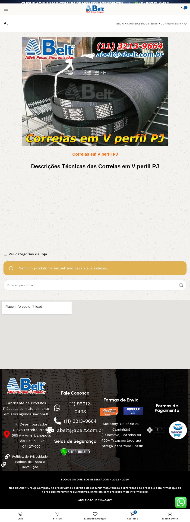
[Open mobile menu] (5, 9)
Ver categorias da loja (28, 254)
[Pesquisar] (181, 285)
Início (120, 23)
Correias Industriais (142, 23)
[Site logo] (95, 9)
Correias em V (171, 23)
